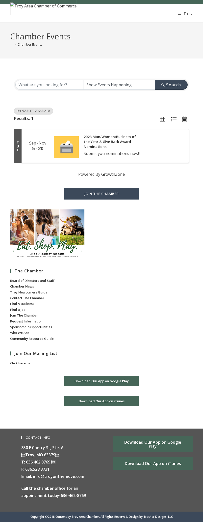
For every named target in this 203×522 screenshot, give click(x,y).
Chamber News (22, 286)
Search (173, 84)
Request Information (26, 321)
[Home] (11, 44)
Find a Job (17, 309)
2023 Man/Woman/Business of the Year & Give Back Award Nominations (110, 141)
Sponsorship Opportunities (31, 327)
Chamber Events (30, 44)
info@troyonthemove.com (58, 476)
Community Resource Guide (32, 338)
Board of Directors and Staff (32, 280)
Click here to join (23, 363)
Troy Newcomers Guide (29, 292)
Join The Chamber (24, 315)
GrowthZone (113, 174)
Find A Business (22, 303)
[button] (163, 119)
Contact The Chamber (27, 298)
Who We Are (19, 332)
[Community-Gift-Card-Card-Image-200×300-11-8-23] (47, 234)
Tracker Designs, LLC (158, 517)
